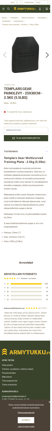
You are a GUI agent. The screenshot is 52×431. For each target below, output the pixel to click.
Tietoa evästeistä (9, 384)
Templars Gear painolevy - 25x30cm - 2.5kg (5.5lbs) (20, 24)
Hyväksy (26, 420)
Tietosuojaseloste (9, 381)
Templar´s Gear (9, 85)
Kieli (12, 2)
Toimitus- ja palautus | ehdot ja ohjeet (17, 369)
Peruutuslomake (9, 373)
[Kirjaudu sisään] (39, 8)
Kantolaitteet (42, 18)
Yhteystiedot (7, 365)
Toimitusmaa (28, 2)
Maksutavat (7, 377)
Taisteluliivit (6, 21)
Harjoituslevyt (18, 21)
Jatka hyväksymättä (26, 426)
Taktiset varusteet (27, 18)
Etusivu (4, 18)
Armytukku (14, 18)
